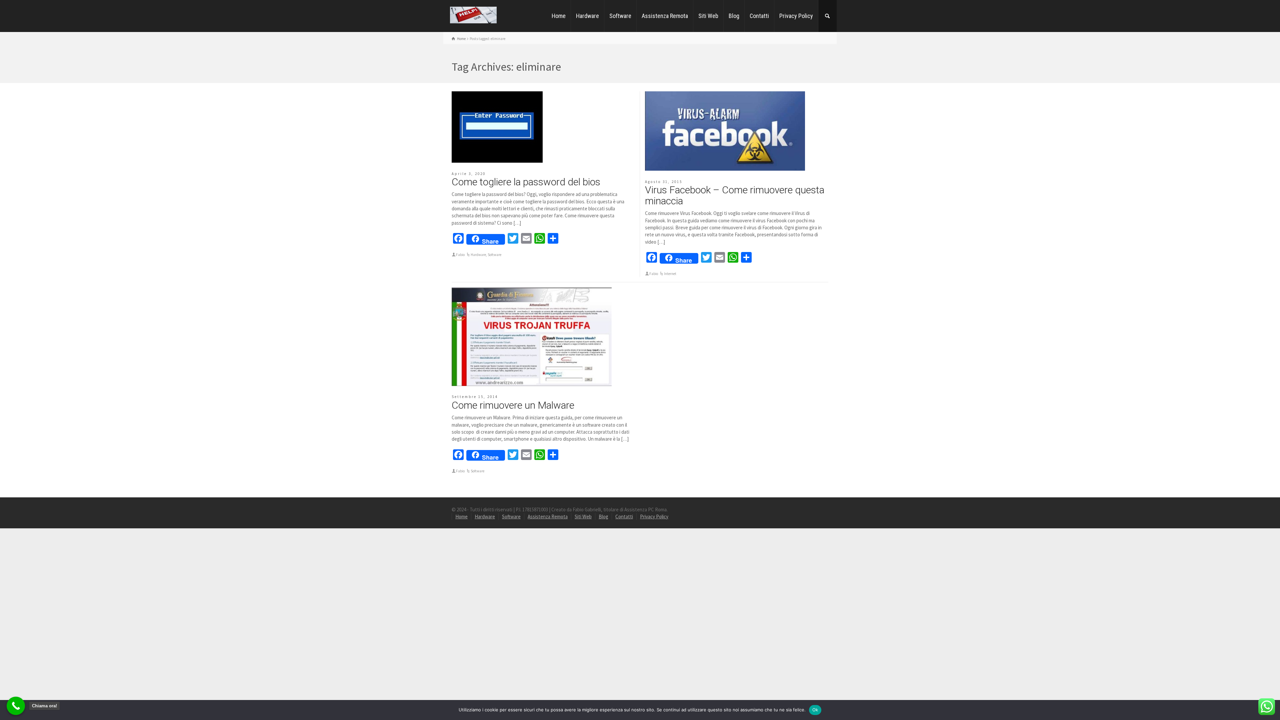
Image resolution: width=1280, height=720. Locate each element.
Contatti (759, 15)
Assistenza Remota (665, 15)
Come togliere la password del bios (526, 182)
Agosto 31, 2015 (663, 181)
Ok (815, 709)
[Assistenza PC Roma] (473, 14)
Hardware (587, 15)
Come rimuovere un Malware (513, 405)
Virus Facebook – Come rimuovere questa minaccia (734, 195)
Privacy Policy (796, 15)
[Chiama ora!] (16, 706)
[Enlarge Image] (497, 127)
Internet (670, 273)
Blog (734, 15)
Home (559, 15)
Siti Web (708, 15)
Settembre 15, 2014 (475, 396)
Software (620, 15)
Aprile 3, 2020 (469, 173)
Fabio (460, 254)
